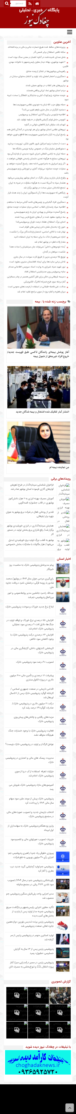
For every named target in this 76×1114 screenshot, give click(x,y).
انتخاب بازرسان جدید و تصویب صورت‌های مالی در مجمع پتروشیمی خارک (30, 814)
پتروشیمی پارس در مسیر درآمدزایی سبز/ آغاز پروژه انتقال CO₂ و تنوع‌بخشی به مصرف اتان (31, 964)
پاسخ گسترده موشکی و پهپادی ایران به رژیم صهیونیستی (39, 212)
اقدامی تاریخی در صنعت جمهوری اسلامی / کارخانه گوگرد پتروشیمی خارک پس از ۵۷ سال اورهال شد (32, 693)
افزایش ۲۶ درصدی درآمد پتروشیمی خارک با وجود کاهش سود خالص (32, 637)
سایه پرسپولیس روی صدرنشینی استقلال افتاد (44, 272)
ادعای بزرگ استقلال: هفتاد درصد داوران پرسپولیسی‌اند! (40, 222)
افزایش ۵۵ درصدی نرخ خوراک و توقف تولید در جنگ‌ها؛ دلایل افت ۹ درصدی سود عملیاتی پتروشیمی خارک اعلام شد (30, 624)
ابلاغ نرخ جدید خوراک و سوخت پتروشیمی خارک (29, 607)
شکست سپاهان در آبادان (54, 252)
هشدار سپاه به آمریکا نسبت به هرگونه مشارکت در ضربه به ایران (37, 183)
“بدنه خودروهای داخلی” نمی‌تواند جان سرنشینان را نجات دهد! (37, 247)
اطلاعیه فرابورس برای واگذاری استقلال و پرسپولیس (42, 115)
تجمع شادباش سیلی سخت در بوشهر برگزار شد (44, 188)
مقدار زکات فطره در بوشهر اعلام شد (49, 242)
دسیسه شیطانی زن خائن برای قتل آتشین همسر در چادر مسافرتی (36, 277)
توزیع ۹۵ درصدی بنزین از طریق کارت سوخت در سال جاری (39, 257)
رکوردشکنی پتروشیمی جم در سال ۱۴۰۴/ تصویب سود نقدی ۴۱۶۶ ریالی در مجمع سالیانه (30, 882)
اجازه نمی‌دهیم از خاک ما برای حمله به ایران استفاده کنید (39, 237)
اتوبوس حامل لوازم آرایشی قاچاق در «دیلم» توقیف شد (41, 120)
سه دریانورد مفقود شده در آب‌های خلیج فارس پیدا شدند (40, 217)
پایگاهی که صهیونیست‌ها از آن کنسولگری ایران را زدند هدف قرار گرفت (38, 195)
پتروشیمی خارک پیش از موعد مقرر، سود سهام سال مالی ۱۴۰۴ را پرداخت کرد (31, 801)
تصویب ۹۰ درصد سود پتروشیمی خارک (35, 662)
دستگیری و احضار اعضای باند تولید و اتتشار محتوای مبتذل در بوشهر (39, 79)
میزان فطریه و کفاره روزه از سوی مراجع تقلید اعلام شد (41, 292)
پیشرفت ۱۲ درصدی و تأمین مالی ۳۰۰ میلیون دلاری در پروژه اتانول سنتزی (32, 677)
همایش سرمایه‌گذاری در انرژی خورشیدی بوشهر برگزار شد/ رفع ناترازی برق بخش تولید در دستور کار (30, 530)
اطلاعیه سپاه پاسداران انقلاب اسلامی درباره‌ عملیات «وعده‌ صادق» (35, 207)
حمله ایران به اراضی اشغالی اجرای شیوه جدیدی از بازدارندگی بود (36, 154)
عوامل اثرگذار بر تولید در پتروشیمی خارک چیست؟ (29, 744)
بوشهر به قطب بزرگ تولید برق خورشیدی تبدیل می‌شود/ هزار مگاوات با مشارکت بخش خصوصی (30, 542)
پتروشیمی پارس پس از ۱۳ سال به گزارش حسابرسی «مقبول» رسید (34, 951)
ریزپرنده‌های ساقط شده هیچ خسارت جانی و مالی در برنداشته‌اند (36, 47)
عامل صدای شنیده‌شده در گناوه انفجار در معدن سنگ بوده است (36, 57)
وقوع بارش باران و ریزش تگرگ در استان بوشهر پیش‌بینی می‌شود (36, 178)
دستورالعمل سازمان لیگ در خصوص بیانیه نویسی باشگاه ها (39, 149)
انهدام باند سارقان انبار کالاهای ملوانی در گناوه (44, 125)
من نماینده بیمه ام (59, 467)
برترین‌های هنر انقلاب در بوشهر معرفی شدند (45, 86)
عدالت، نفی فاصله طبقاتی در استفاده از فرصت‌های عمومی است (36, 287)
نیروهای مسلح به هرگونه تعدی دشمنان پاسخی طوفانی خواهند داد (35, 159)
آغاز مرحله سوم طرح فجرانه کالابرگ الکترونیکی (44, 282)
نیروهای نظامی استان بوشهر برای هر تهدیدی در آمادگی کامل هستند (34, 130)
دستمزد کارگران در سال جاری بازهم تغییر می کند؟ (43, 110)
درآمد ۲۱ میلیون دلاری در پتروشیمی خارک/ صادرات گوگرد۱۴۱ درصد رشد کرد (33, 705)
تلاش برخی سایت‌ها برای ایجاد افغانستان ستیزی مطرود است (37, 262)
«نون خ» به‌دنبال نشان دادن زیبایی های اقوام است (42, 227)
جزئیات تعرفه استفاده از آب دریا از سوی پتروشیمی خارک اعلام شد (34, 773)
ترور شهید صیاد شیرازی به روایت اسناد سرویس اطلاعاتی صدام (36, 267)
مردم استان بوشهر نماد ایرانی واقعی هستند (45, 91)
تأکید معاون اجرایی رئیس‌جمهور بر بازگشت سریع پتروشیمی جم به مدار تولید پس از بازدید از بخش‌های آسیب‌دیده (30, 911)
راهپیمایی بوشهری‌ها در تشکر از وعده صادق (45, 71)
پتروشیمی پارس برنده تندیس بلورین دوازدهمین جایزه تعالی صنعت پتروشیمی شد (30, 924)
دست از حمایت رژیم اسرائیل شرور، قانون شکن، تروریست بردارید (36, 144)
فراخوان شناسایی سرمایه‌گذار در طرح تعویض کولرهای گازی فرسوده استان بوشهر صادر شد (32, 487)
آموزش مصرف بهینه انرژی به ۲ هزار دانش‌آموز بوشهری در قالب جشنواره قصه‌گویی (31, 500)
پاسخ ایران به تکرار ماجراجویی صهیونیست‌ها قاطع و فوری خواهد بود (37, 137)
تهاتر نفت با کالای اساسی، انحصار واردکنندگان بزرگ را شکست (37, 232)
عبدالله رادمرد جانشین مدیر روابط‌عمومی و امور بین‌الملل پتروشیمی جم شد (31, 595)
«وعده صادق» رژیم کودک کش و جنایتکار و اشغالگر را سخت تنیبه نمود (37, 98)
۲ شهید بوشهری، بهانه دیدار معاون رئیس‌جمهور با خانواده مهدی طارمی (38, 64)
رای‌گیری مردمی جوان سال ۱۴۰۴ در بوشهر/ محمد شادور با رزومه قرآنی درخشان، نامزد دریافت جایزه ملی (30, 583)
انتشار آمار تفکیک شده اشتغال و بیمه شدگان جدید (42, 412)
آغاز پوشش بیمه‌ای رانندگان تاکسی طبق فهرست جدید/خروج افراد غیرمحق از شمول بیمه (38, 354)
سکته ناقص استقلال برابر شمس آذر (49, 52)
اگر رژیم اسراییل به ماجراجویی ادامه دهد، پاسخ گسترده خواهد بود (35, 164)
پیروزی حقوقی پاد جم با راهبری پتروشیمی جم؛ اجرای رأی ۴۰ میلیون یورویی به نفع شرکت (31, 855)
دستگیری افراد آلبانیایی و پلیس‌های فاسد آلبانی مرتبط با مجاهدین (35, 202)
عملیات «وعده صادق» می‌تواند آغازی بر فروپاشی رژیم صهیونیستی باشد (37, 171)
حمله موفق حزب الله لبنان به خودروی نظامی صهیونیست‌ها (39, 105)
